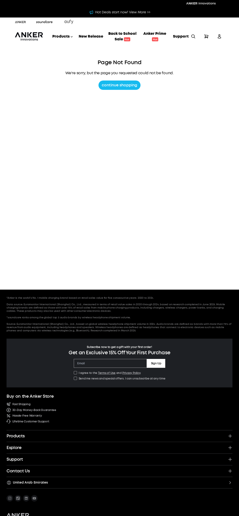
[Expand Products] (230, 436)
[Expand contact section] (230, 471)
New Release (91, 36)
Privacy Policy (131, 373)
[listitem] (10, 498)
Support (181, 36)
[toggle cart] (206, 36)
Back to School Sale (122, 36)
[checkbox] (75, 372)
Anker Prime (154, 36)
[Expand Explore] (230, 447)
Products (61, 36)
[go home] (29, 36)
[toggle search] (193, 36)
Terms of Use (107, 373)
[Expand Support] (230, 459)
